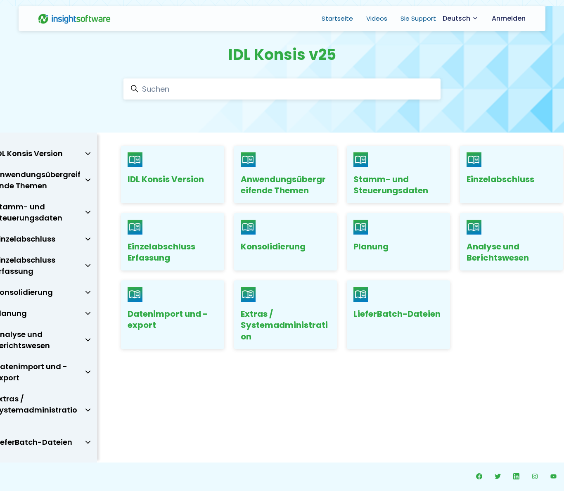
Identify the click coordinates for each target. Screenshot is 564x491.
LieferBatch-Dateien (397, 314)
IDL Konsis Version (166, 179)
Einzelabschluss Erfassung (161, 252)
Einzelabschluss (500, 179)
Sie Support (418, 18)
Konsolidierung (273, 246)
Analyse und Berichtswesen (498, 252)
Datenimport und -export (168, 319)
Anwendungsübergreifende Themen (283, 185)
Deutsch (457, 18)
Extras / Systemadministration (284, 325)
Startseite (337, 18)
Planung (371, 246)
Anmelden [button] (509, 18)
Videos (376, 18)
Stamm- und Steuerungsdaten (390, 185)
